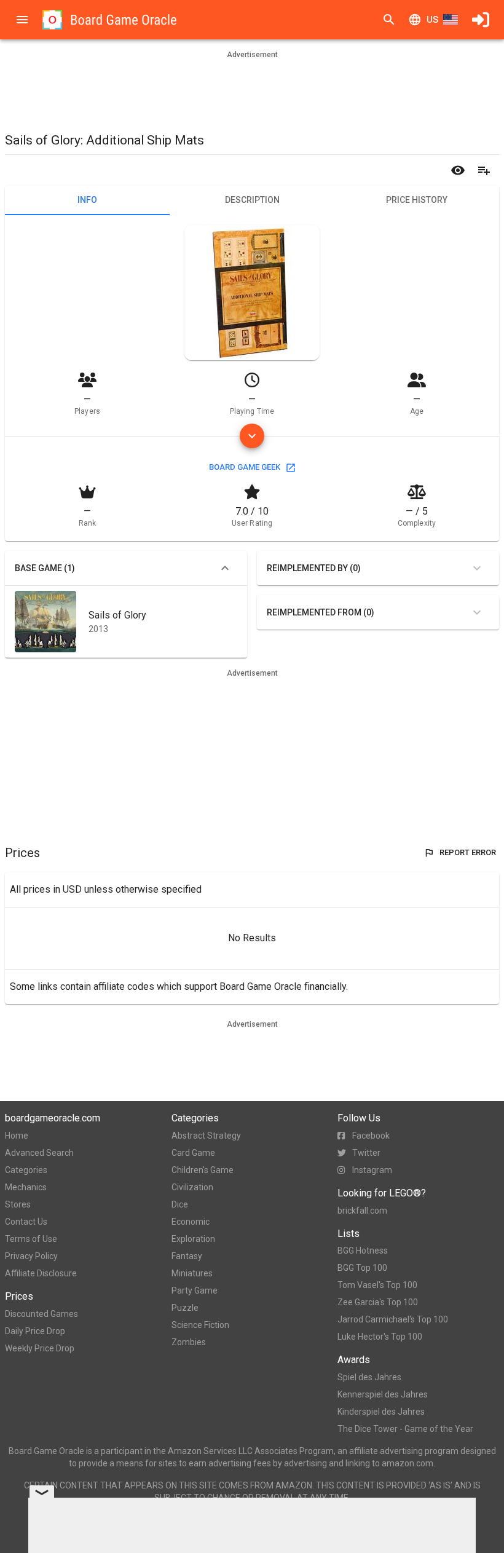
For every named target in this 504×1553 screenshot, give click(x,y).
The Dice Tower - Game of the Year (405, 1429)
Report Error (467, 852)
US (432, 19)
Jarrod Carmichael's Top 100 (392, 1319)
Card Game (193, 1153)
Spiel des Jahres (369, 1377)
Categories (26, 1170)
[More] (252, 436)
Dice (179, 1204)
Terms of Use (31, 1239)
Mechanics (26, 1187)
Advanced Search (39, 1153)
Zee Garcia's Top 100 (377, 1302)
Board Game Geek (244, 467)
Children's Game (202, 1170)
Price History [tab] (416, 200)
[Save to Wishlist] (483, 170)
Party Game (194, 1290)
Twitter (366, 1153)
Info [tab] (87, 200)
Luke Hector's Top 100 (379, 1337)
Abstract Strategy (206, 1135)
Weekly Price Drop (39, 1348)
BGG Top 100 (362, 1268)
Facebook (371, 1135)
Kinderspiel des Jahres (381, 1412)
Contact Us (26, 1222)
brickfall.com (362, 1210)
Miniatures (192, 1273)
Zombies (188, 1342)
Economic (190, 1222)
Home (16, 1135)
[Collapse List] (225, 568)
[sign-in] (481, 20)
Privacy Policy (31, 1256)
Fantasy (186, 1256)
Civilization (192, 1187)
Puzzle (185, 1308)
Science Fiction (200, 1325)
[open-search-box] (389, 19)
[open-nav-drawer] (22, 19)
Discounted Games (41, 1314)
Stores (18, 1204)
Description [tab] (252, 200)
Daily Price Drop (35, 1331)
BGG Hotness (362, 1250)
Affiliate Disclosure (41, 1273)
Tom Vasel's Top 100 (377, 1285)
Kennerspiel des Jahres (382, 1394)
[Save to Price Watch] (457, 170)
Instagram (372, 1170)
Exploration (193, 1239)
